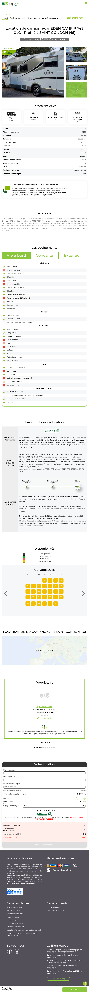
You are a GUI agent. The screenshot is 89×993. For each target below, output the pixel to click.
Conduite (44, 255)
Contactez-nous (53, 907)
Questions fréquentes (15, 914)
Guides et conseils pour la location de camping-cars (22, 934)
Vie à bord (16, 255)
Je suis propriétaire (14, 907)
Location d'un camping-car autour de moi (24, 930)
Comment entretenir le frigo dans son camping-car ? (62, 956)
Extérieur (72, 255)
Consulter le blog (58, 979)
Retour (8, 15)
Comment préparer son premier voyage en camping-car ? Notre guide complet (64, 951)
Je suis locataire (13, 910)
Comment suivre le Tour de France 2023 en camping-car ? (64, 972)
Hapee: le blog (12, 920)
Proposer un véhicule (15, 927)
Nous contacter (13, 917)
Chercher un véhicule (15, 923)
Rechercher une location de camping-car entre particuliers (35, 18)
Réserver (75, 989)
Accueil (5, 18)
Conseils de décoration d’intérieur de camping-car (61, 967)
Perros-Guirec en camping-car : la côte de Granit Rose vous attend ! (64, 961)
